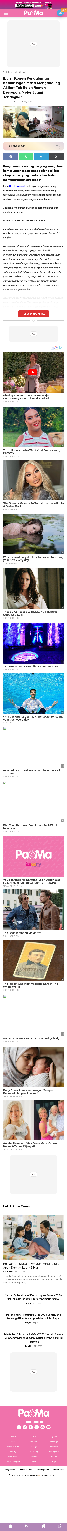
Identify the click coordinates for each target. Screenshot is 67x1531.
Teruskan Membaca (33, 314)
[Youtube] (42, 1427)
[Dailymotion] (48, 1427)
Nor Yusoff (8, 1271)
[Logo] (33, 12)
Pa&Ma (6, 72)
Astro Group (54, 1475)
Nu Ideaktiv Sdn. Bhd (31, 1475)
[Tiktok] (36, 1427)
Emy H (28, 1303)
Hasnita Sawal (12, 102)
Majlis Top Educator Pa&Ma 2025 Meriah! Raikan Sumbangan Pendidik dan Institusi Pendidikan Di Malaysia (33, 1337)
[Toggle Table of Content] (55, 146)
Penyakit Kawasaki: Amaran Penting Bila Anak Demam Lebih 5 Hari (31, 1265)
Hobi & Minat (20, 72)
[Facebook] (19, 1427)
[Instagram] (25, 1427)
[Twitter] (31, 1427)
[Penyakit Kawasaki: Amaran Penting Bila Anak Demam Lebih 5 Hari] (33, 1237)
